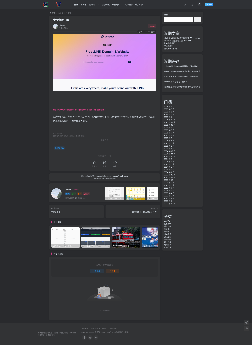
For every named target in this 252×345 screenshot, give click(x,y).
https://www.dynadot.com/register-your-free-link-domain (78, 109)
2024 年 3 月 (169, 166)
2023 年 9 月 (169, 182)
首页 (53, 13)
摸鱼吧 (166, 229)
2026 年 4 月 (169, 114)
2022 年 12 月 (169, 203)
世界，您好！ (182, 81)
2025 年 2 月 (169, 145)
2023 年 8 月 (169, 185)
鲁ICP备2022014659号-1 (104, 332)
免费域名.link (61, 20)
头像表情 (167, 223)
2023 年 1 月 (169, 201)
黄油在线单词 (169, 43)
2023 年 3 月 (169, 195)
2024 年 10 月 (169, 156)
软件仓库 (167, 247)
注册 (114, 271)
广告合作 (104, 328)
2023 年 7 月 (169, 187)
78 (80, 194)
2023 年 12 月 (169, 174)
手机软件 (167, 226)
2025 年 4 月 (169, 140)
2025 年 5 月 (169, 138)
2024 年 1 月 (169, 172)
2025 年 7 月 (169, 132)
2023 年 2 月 (169, 198)
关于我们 (113, 328)
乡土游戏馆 (168, 45)
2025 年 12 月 (169, 119)
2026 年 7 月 (169, 106)
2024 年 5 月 (169, 164)
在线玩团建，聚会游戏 (188, 66)
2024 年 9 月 (169, 159)
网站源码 (167, 244)
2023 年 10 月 (169, 180)
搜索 (166, 15)
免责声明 (94, 328)
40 (75, 194)
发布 (210, 4)
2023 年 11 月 (169, 177)
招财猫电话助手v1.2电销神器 (188, 71)
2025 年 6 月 (169, 135)
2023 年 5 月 (169, 190)
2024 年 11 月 (169, 153)
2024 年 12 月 (169, 151)
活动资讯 (61, 13)
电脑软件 (167, 239)
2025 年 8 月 (169, 130)
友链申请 (84, 328)
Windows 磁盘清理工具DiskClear (177, 40)
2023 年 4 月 (169, 193)
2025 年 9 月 (169, 127)
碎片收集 (167, 242)
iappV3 (167, 221)
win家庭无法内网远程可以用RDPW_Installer (182, 38)
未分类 (166, 231)
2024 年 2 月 (169, 169)
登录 (98, 271)
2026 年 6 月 (169, 109)
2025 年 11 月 (169, 122)
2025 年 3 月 (169, 143)
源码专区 (167, 236)
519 (68, 194)
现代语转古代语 (170, 48)
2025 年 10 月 (169, 124)
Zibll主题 (119, 332)
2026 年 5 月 (169, 111)
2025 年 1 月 (169, 148)
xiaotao (62, 25)
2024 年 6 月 (169, 161)
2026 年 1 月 (169, 117)
